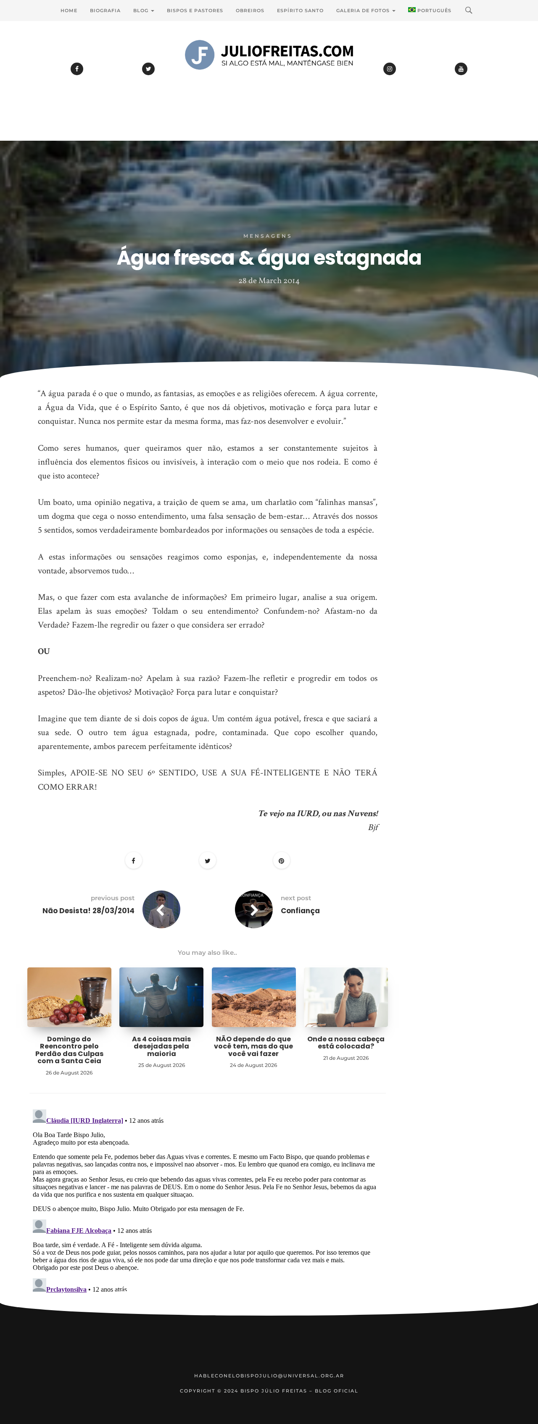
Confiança (300, 911)
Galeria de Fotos (363, 10)
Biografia (105, 10)
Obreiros (250, 10)
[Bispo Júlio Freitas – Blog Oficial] (269, 78)
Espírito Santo (300, 10)
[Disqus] (207, 1211)
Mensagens (268, 236)
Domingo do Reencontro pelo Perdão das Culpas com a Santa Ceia (69, 1050)
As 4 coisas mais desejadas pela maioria (161, 1046)
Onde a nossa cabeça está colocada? (346, 1042)
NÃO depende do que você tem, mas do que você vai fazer (253, 1046)
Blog (141, 10)
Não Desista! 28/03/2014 (88, 911)
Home (69, 10)
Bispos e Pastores (195, 10)
